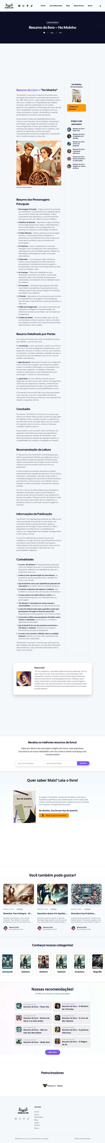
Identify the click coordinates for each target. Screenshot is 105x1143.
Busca (90, 6)
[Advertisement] (52, 62)
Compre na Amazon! (73, 107)
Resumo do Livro (27, 90)
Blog (68, 6)
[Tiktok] (27, 6)
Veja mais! (52, 1052)
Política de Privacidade (82, 1139)
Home (43, 6)
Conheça (20, 909)
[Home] (44, 33)
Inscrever (83, 763)
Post (60, 33)
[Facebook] (19, 6)
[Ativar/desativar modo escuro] (100, 6)
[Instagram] (23, 6)
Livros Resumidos (56, 6)
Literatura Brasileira (52, 22)
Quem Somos (79, 6)
